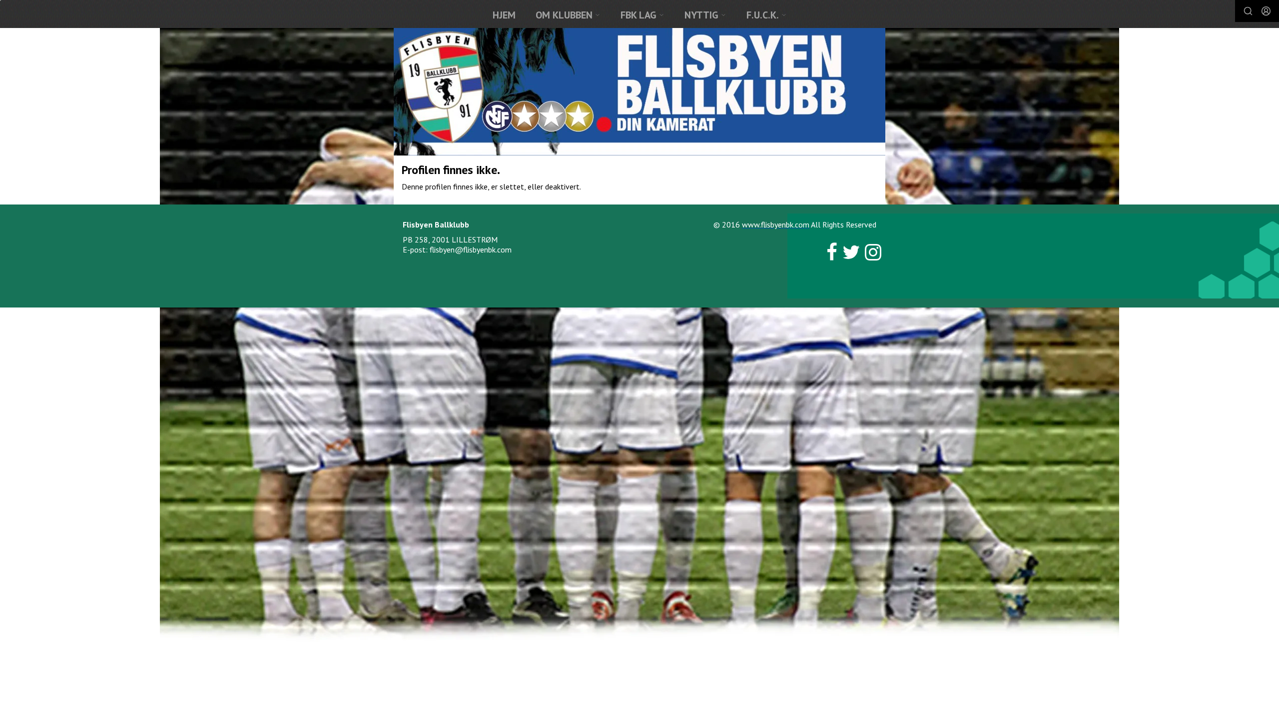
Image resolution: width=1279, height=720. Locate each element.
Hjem (504, 15)
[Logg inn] (1266, 11)
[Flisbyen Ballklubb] (639, 92)
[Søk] (1248, 11)
